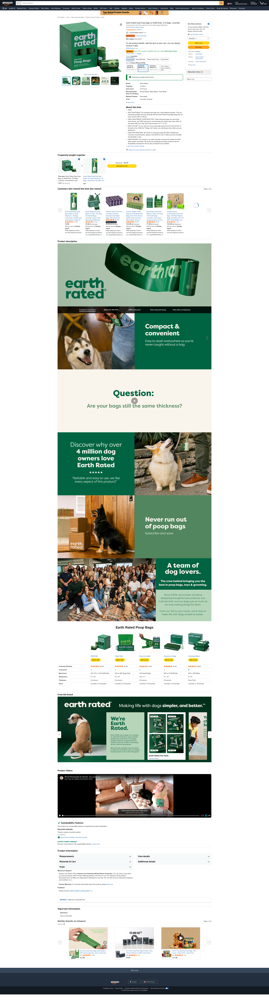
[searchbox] (120, 3)
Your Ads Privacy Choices (157, 988)
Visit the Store (153, 758)
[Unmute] (209, 815)
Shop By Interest (222, 8)
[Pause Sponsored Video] (105, 943)
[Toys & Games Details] (158, 8)
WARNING (63, 900)
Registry (124, 8)
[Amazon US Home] (115, 983)
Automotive (164, 8)
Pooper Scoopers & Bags (92, 17)
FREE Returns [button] (131, 48)
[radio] (66, 81)
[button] (5, 8)
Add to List (190, 79)
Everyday (242, 8)
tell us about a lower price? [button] (81, 891)
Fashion (116, 8)
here (70, 880)
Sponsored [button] (60, 924)
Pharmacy (233, 8)
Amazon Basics (34, 8)
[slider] (130, 815)
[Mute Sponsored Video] (105, 947)
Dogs (67, 17)
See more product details (135, 146)
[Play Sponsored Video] (134, 938)
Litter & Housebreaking (77, 17)
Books (96, 8)
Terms (139, 53)
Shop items (130, 53)
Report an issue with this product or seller (142, 150)
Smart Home (210, 8)
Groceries (66, 8)
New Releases (56, 8)
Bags (102, 17)
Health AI (12, 8)
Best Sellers (45, 8)
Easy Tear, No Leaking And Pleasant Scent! (79, 779)
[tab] (87, 309)
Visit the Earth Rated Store (135, 27)
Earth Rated (198, 54)
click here (110, 884)
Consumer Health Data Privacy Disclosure (137, 988)
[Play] (59, 815)
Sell (111, 8)
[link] (94, 165)
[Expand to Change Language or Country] (140, 982)
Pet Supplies (61, 17)
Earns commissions (94, 777)
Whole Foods (75, 8)
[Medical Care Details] (26, 8)
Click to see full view (90, 74)
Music (131, 8)
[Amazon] (8, 3)
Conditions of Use (108, 988)
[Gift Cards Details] (107, 8)
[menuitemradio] (206, 815)
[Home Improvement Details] (189, 8)
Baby (171, 8)
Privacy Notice (119, 988)
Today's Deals (87, 8)
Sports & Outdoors (198, 8)
